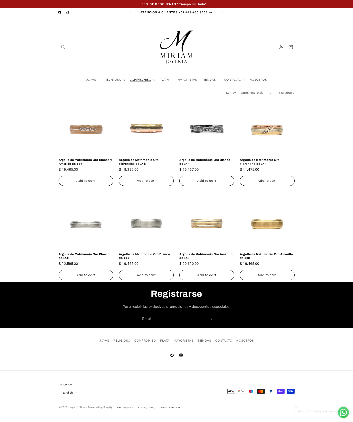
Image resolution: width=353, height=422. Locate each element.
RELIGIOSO (121, 340)
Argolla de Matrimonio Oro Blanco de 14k (204, 161)
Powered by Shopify (100, 407)
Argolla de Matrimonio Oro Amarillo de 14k (205, 256)
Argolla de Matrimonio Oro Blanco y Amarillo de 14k (85, 161)
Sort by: (231, 92)
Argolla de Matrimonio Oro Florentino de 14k (139, 161)
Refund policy (125, 407)
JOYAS (104, 340)
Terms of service (169, 407)
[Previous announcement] (130, 12)
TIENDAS (204, 340)
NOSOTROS (245, 340)
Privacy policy (146, 407)
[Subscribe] (210, 319)
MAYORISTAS (183, 340)
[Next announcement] (222, 12)
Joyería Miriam (78, 407)
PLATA (165, 340)
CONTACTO (223, 340)
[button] (63, 47)
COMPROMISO (145, 340)
